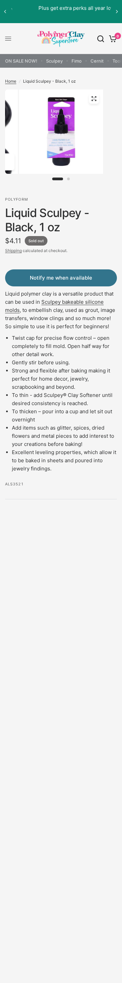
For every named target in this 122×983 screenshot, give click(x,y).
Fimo (77, 61)
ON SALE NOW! (21, 61)
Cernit (97, 61)
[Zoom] (94, 99)
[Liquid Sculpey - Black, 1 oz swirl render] (61, 136)
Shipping (13, 250)
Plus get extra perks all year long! (62, 8)
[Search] (100, 38)
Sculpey (54, 61)
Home (10, 81)
